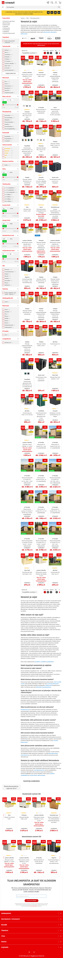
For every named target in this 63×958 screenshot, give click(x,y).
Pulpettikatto (9, 138)
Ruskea (8, 278)
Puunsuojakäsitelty (10, 128)
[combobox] (33, 7)
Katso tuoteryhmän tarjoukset (10, 41)
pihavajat (52, 32)
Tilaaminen (4, 930)
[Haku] (59, 7)
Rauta (7, 320)
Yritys (3, 936)
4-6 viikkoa (9, 199)
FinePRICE (9, 54)
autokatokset (50, 661)
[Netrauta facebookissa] (29, 952)
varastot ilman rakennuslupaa (37, 775)
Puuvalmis (9, 115)
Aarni (7, 52)
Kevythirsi (8, 88)
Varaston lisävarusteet (9, 33)
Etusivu (23, 18)
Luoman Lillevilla (10, 63)
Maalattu (8, 120)
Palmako (8, 57)
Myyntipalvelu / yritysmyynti (10, 919)
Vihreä (7, 276)
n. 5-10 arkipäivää (11, 192)
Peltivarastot (6, 28)
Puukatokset (6, 30)
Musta (7, 283)
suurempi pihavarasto (53, 683)
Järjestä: (24, 50)
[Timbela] (49, 38)
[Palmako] (41, 38)
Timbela (8, 59)
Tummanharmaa (10, 271)
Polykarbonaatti (9, 92)
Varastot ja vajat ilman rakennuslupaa (8, 22)
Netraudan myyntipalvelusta (43, 687)
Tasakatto (8, 141)
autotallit (43, 661)
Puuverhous (9, 86)
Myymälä (4, 925)
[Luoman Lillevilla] (24, 38)
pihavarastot (46, 32)
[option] (24, 106)
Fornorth (8, 68)
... (53, 53)
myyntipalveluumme (39, 770)
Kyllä (7, 165)
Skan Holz (8, 65)
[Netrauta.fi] (8, 2)
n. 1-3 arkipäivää (10, 188)
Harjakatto (9, 136)
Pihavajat (5, 26)
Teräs (7, 83)
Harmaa (8, 269)
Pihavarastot (6, 24)
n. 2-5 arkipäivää (10, 190)
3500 (7, 302)
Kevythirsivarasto (25, 709)
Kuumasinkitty (9, 117)
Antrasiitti (8, 280)
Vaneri (7, 323)
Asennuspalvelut (10, 70)
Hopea (7, 274)
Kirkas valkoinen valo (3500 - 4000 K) (10, 293)
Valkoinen (8, 285)
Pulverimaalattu (9, 122)
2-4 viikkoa (9, 196)
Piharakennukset (34, 18)
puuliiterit (37, 661)
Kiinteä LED (8, 342)
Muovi (7, 316)
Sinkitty (7, 124)
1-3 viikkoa (8, 194)
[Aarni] (33, 38)
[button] (3, 7)
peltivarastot (24, 34)
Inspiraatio (4, 947)
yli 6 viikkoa (8, 201)
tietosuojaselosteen (33, 906)
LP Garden (8, 61)
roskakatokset (24, 775)
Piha (27, 18)
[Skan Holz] (58, 38)
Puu (7, 81)
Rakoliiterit (6, 31)
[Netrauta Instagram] (34, 952)
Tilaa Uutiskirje (31, 900)
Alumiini (8, 90)
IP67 (7, 335)
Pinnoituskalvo (9, 126)
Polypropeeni (9, 327)
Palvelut (3, 942)
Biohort (8, 50)
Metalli (7, 318)
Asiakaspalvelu (6, 913)
